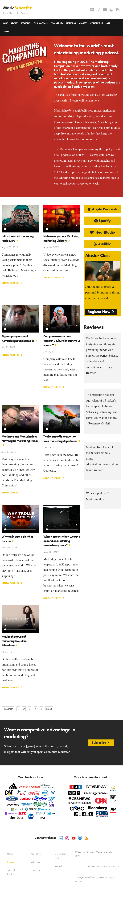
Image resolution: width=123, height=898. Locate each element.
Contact (6, 31)
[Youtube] (105, 10)
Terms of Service (11, 872)
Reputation (36, 853)
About (14, 23)
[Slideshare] (111, 10)
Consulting (96, 23)
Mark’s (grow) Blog (60, 855)
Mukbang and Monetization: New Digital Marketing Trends (20, 439)
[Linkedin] (92, 10)
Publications (41, 23)
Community (57, 23)
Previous (8, 708)
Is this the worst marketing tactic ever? (17, 238)
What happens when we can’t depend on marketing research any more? (61, 541)
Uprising (71, 23)
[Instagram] (99, 10)
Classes (83, 23)
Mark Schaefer (63, 110)
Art (108, 23)
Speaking (26, 23)
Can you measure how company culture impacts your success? (61, 340)
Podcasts (11, 861)
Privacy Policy (37, 870)
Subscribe (35, 861)
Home (5, 23)
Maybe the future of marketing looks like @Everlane (14, 641)
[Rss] (118, 10)
